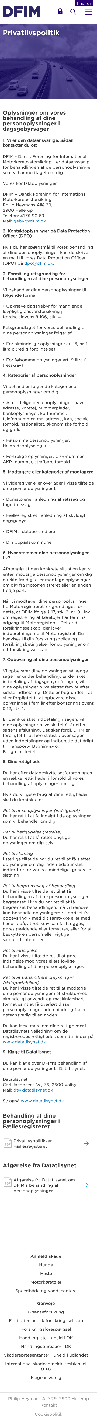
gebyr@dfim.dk (29, 220)
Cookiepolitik (48, 1414)
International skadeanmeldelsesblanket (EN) (46, 1366)
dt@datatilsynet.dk (33, 1089)
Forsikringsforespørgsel (46, 1328)
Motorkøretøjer (45, 1281)
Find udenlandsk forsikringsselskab (46, 1320)
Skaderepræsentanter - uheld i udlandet (46, 1354)
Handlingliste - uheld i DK (46, 1337)
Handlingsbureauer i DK (46, 1346)
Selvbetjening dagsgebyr (61, 13)
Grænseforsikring (46, 1311)
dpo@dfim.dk (38, 263)
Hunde (46, 1264)
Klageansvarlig (46, 1377)
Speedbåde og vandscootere (46, 1290)
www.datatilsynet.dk (24, 1041)
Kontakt (48, 1404)
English (84, 3)
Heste (46, 1273)
